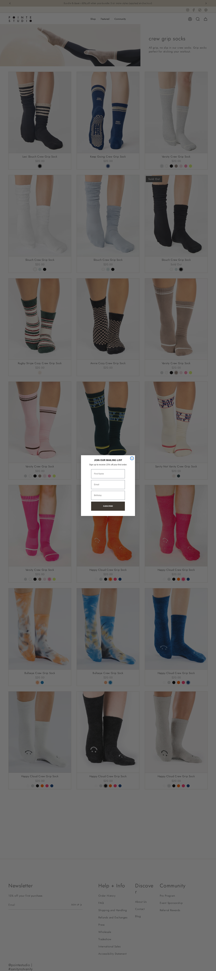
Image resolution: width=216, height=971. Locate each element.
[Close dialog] (132, 458)
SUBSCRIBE (108, 506)
